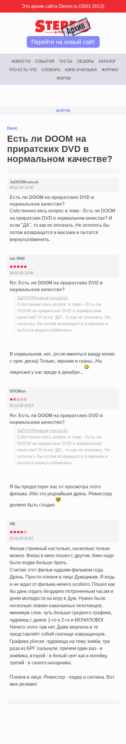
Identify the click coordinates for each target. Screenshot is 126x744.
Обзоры (85, 61)
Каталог (107, 61)
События (44, 61)
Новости (20, 61)
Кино (12, 128)
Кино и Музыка (81, 70)
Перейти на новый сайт (63, 42)
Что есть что (23, 70)
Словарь (51, 70)
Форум (64, 78)
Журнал (110, 70)
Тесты (65, 61)
